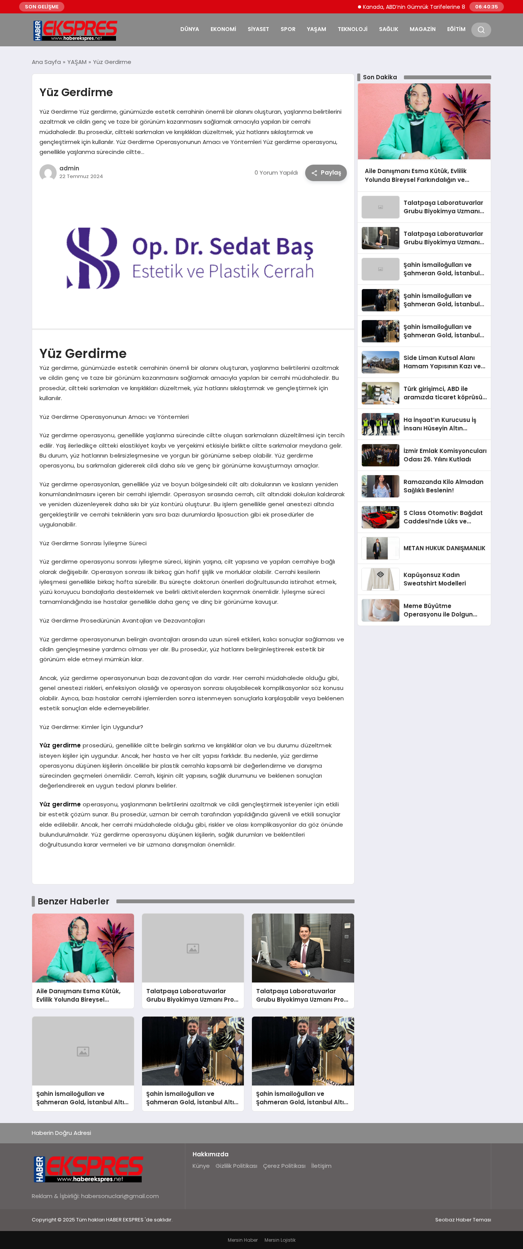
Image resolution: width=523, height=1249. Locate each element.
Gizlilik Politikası (236, 1166)
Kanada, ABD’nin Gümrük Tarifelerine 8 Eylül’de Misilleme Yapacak (431, 7)
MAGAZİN (423, 29)
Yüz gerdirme (60, 745)
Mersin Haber (243, 1240)
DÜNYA (189, 29)
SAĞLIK (388, 29)
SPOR (288, 29)
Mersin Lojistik (280, 1240)
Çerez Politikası (284, 1166)
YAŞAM (316, 29)
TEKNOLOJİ (353, 29)
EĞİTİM (456, 29)
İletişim (321, 1166)
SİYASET (258, 29)
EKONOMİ (223, 29)
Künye (201, 1166)
